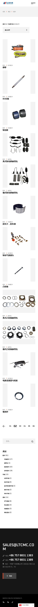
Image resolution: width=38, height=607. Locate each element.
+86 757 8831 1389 (21, 559)
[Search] (32, 441)
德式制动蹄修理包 (10, 193)
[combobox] (16, 30)
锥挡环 (5, 412)
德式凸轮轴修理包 (10, 349)
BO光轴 (6, 99)
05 (29, 426)
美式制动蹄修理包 (10, 161)
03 (20, 426)
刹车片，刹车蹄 (9, 224)
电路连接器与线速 (10, 381)
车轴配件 (10, 96)
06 (34, 426)
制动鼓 (5, 130)
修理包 (10, 159)
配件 (4, 65)
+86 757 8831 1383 (21, 555)
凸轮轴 (5, 287)
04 (25, 426)
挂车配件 (10, 65)
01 (10, 426)
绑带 (4, 67)
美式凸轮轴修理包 (10, 318)
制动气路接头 (8, 255)
